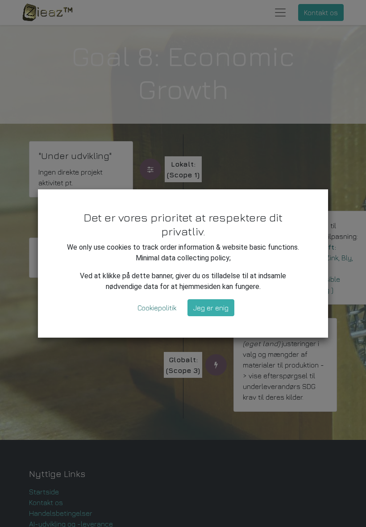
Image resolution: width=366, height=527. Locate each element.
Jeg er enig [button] (211, 308)
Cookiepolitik (156, 308)
